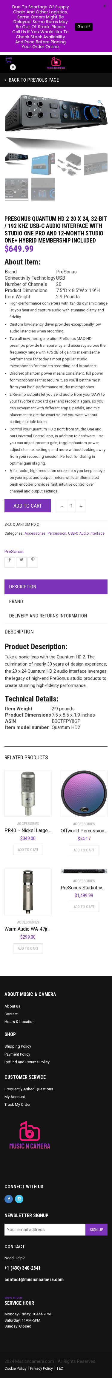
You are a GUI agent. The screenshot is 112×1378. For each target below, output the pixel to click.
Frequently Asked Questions (28, 1089)
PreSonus (14, 551)
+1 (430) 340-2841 (22, 1268)
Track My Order (17, 1104)
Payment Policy (17, 1054)
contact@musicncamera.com (34, 1279)
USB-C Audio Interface (86, 533)
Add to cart (27, 506)
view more (13, 1297)
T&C (59, 1368)
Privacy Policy (41, 1368)
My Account (14, 1097)
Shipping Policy (17, 1046)
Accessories (35, 533)
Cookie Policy (15, 1368)
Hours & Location (19, 1021)
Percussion (56, 533)
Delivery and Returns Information (48, 616)
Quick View (21, 808)
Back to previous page (33, 80)
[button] (100, 102)
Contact (11, 1014)
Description (22, 587)
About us (12, 1006)
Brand (16, 601)
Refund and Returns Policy (27, 1062)
